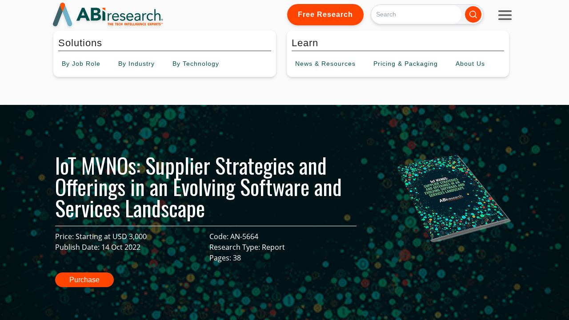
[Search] (473, 14)
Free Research (325, 14)
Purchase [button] (84, 280)
